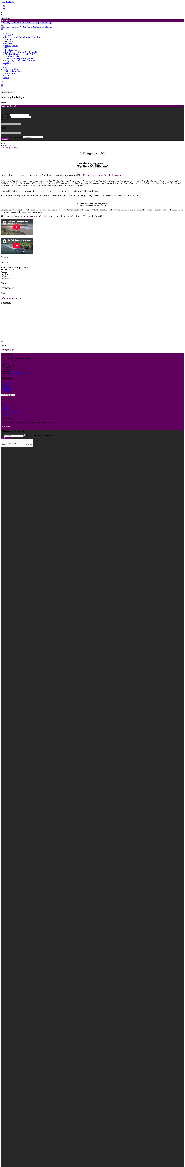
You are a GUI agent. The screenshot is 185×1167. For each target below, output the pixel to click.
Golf (5, 67)
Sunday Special (12, 56)
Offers (6, 48)
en (4, 8)
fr (4, 12)
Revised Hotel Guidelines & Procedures (23, 37)
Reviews (9, 43)
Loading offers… (12, 50)
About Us (9, 35)
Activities (9, 75)
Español (6, 386)
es (4, 10)
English (6, 384)
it (3, 14)
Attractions (10, 73)
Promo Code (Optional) (12, 137)
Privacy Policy (11, 46)
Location (9, 41)
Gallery (6, 63)
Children (5, 128)
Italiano (6, 391)
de (4, 6)
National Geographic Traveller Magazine (102, 175)
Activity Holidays (11, 69)
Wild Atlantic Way (13, 71)
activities (46, 216)
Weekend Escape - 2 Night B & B (20, 54)
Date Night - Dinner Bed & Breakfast (22, 52)
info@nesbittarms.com (11, 298)
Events (6, 78)
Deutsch (7, 382)
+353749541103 (7, 2)
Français (7, 389)
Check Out (6, 117)
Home (6, 33)
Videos (8, 65)
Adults (4, 119)
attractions (32, 216)
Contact (9, 39)
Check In (5, 115)
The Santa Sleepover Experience (20, 58)
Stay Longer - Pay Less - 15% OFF (20, 61)
